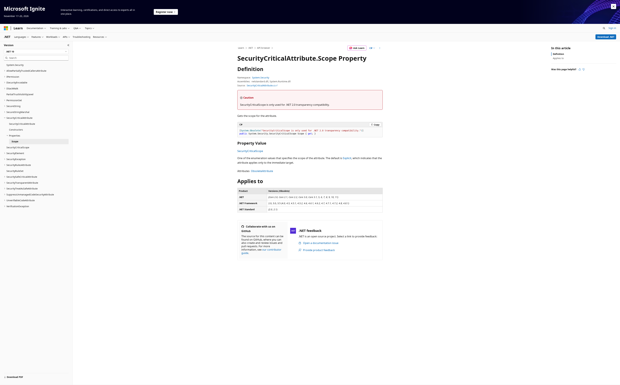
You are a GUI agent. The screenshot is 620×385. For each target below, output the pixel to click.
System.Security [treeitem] (15, 64)
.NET (250, 47)
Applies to (558, 58)
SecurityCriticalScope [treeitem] (17, 147)
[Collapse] (68, 45)
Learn (241, 47)
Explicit (347, 158)
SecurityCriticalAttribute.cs (261, 85)
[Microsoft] (6, 28)
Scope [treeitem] (15, 141)
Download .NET (605, 36)
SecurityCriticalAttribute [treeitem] (22, 123)
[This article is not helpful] (583, 69)
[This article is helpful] (580, 69)
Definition (558, 54)
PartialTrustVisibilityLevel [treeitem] (19, 94)
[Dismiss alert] (613, 6)
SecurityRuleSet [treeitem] (14, 170)
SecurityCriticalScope (250, 151)
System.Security (260, 77)
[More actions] (380, 48)
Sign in (612, 28)
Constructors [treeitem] (16, 129)
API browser (263, 47)
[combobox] (36, 51)
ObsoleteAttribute (262, 171)
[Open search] (604, 28)
